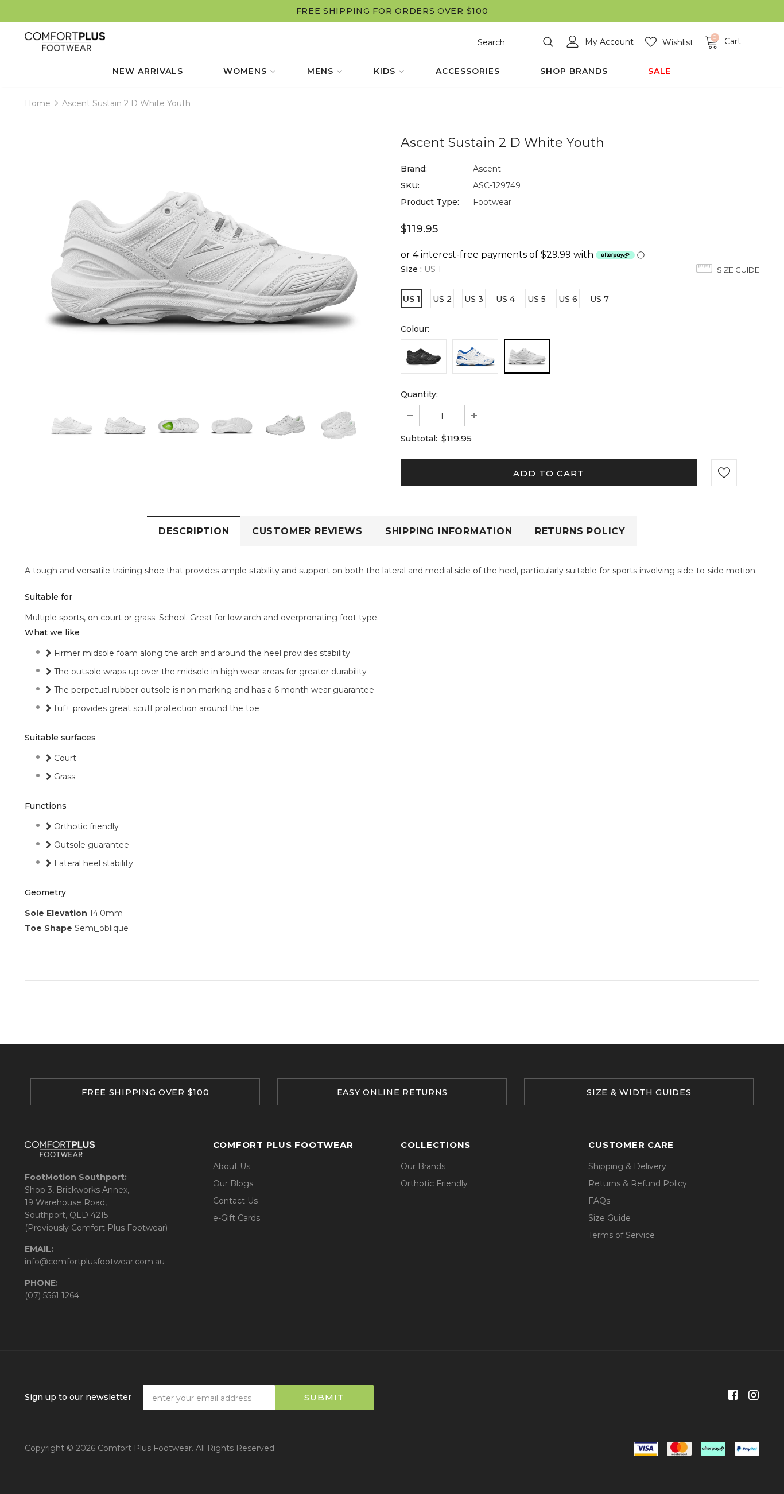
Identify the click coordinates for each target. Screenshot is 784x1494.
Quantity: (419, 394)
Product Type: (430, 202)
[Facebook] (731, 1395)
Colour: (415, 329)
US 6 (567, 299)
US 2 (442, 299)
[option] (204, 257)
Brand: (414, 169)
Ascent (487, 169)
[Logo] (65, 41)
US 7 (599, 299)
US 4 (505, 299)
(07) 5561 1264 (52, 1295)
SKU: (410, 185)
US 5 (536, 299)
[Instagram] (751, 1395)
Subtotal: (419, 438)
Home (38, 103)
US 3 (473, 299)
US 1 (411, 299)
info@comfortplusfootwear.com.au (95, 1261)
